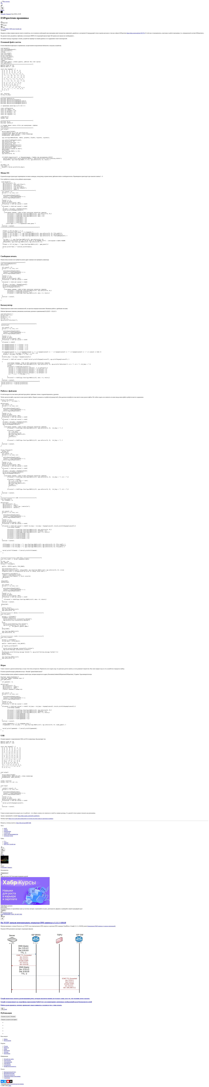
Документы (7, 1063)
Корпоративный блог (10, 1072)
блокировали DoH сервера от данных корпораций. (101, 926)
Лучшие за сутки (5, 1016)
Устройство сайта (9, 1059)
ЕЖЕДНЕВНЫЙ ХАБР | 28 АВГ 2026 (11, 914)
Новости (6, 1047)
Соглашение (7, 1065)
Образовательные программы (12, 1076)
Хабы (5, 1049)
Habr (9, 1085)
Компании (7, 1050)
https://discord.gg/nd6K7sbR (23, 823)
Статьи (6, 1046)
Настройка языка (5, 1084)
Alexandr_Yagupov (6, 14)
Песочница (7, 1053)
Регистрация (7, 1040)
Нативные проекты (9, 1075)
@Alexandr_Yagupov (6, 867)
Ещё (5, 1009)
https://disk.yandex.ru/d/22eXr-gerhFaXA (29, 816)
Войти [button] (2, 10)
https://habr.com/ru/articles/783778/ (136, 33)
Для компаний (8, 1062)
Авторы (6, 1052)
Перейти (3, 910)
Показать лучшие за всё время (9, 1019)
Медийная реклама (9, 1073)
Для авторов (7, 1060)
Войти (6, 1039)
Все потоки (6, 1)
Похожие (13, 1016)
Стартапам (7, 1078)
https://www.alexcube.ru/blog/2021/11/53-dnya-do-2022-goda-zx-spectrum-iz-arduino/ (31, 818)
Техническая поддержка (17, 1084)
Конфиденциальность (10, 1066)
